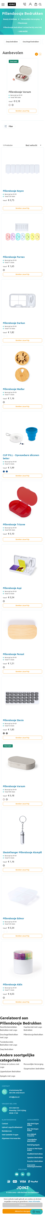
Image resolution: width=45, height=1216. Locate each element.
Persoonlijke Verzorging (33, 1064)
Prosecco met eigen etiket (34, 1149)
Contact (5, 1124)
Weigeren (22, 1205)
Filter (11, 126)
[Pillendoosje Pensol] (22, 632)
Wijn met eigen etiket (33, 1124)
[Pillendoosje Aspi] (22, 565)
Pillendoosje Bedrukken (33, 1035)
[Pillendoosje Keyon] (22, 168)
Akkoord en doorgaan (22, 1211)
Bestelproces (7, 1131)
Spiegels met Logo (7, 1076)
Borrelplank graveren (31, 1135)
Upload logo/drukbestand (12, 1127)
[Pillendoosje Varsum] (22, 764)
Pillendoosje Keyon (13, 191)
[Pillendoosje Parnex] (22, 234)
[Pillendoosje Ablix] (22, 962)
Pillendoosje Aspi (12, 588)
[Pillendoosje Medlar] (22, 366)
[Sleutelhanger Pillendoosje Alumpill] (22, 830)
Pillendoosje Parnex (14, 257)
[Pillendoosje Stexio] (22, 698)
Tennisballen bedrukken (32, 1140)
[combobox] (22, 12)
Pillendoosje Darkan (14, 323)
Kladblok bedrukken (35, 1154)
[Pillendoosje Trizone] (22, 502)
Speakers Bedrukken (35, 1157)
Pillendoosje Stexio (13, 720)
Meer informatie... (34, 1201)
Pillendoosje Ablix (12, 984)
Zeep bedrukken (12, 42)
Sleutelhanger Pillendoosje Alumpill (22, 852)
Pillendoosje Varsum (14, 786)
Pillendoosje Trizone (14, 524)
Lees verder (23, 31)
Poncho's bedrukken (35, 1161)
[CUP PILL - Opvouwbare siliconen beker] (22, 433)
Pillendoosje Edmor (13, 918)
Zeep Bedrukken (6, 1049)
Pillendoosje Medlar (14, 389)
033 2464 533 (14, 1108)
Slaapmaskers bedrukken (34, 1069)
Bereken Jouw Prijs (22, 111)
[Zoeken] (41, 12)
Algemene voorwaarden (11, 1138)
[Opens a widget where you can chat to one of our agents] (36, 1212)
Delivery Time (21, 128)
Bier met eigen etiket (32, 1129)
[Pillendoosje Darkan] (22, 300)
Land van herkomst (28, 128)
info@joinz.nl (14, 1097)
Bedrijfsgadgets (33, 1145)
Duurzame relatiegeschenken (34, 1165)
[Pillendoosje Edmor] (22, 896)
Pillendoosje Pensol (13, 654)
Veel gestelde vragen (10, 1135)
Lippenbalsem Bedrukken (10, 1071)
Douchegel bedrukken (31, 42)
